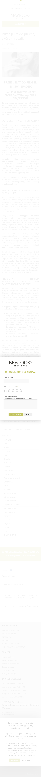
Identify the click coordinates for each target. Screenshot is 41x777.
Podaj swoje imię (9, 377)
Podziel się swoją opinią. (18, 397)
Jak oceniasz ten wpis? (11, 387)
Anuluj (28, 414)
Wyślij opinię (16, 414)
